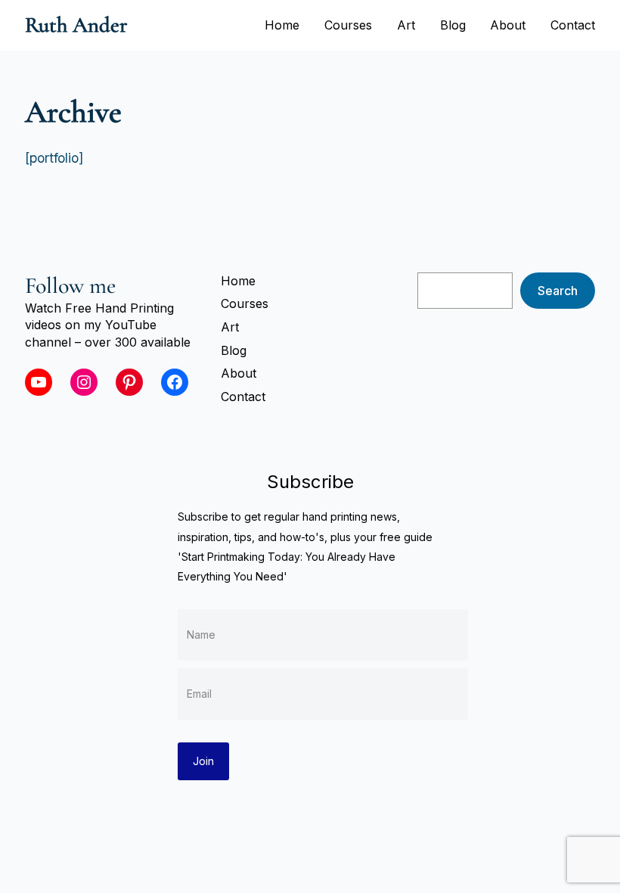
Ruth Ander (76, 25)
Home (282, 25)
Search (558, 290)
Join (203, 761)
